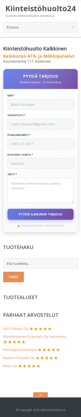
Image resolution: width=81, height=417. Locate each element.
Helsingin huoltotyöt (20, 349)
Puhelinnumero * (19, 135)
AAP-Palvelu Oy (15, 328)
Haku (13, 277)
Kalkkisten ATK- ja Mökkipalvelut (39, 56)
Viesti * (12, 174)
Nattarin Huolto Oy (19, 357)
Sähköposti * (16, 115)
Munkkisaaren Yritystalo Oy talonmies (34, 336)
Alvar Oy (10, 365)
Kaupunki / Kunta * (20, 155)
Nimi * (11, 95)
